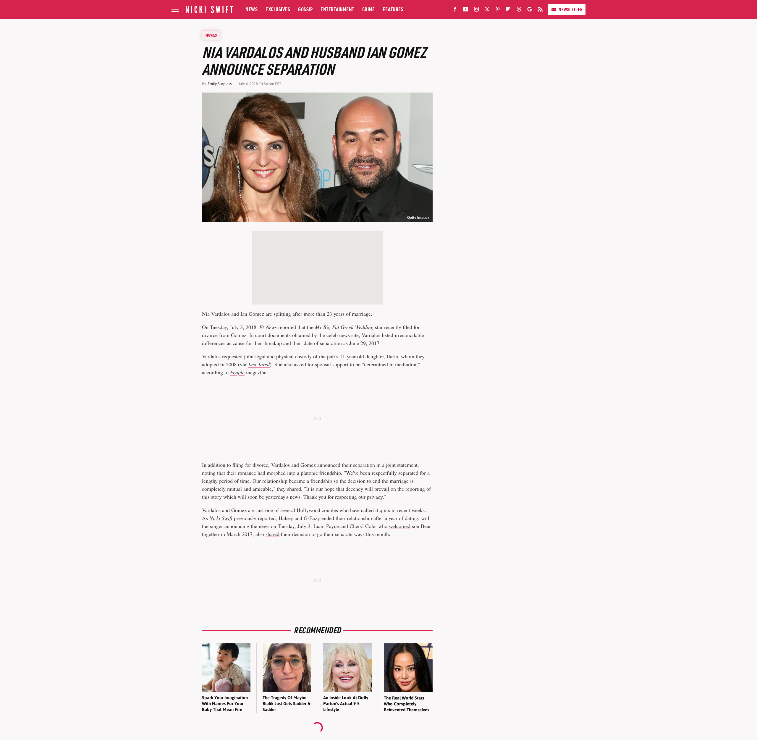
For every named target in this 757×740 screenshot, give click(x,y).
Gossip (305, 9)
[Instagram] (476, 10)
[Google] (530, 10)
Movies (211, 35)
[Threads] (519, 10)
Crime (368, 9)
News (251, 9)
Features (393, 9)
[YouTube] (466, 10)
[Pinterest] (498, 10)
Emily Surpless (220, 84)
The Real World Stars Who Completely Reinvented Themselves (406, 704)
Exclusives (278, 9)
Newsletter (571, 9)
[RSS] (540, 10)
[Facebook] (455, 10)
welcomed (399, 526)
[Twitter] (487, 10)
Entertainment (337, 9)
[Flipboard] (508, 10)
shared (272, 533)
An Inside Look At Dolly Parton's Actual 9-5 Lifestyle (345, 703)
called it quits (375, 510)
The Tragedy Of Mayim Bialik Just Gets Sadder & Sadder (286, 703)
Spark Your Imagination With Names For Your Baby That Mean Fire (225, 703)
